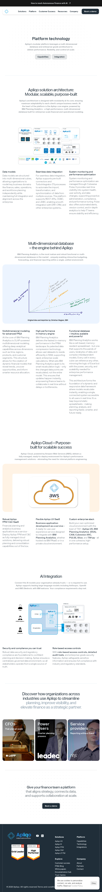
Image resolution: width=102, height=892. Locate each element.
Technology (82, 844)
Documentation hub (63, 872)
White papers (60, 869)
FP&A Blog (59, 866)
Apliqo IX (58, 844)
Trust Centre (60, 875)
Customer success (62, 863)
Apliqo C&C (59, 850)
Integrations (82, 847)
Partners (80, 866)
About (79, 863)
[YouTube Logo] (37, 835)
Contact (80, 869)
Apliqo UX (59, 841)
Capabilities (81, 841)
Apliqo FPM (59, 847)
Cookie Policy (76, 886)
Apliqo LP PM (60, 853)
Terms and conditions (47, 887)
